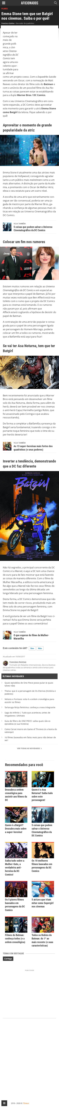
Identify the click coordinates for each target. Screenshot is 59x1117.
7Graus (26, 1103)
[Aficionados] (29, 3)
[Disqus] (29, 1057)
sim (32, 648)
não (40, 648)
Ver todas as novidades (28, 748)
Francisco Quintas (17, 662)
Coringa (8, 958)
